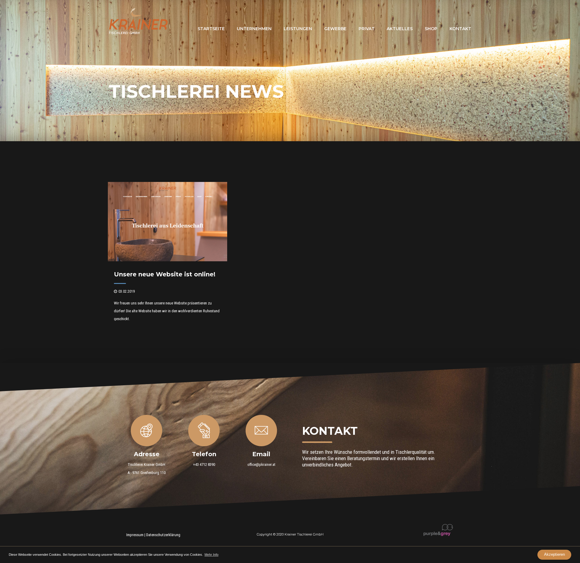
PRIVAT (367, 28)
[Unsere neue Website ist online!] (167, 259)
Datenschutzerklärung (163, 535)
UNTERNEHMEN (254, 28)
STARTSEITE (211, 28)
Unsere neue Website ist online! (164, 274)
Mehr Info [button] (211, 554)
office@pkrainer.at (261, 464)
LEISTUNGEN (298, 28)
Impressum (134, 535)
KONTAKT (460, 28)
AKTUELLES (400, 28)
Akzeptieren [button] (554, 554)
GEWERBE (335, 28)
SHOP (431, 28)
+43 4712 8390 (204, 464)
